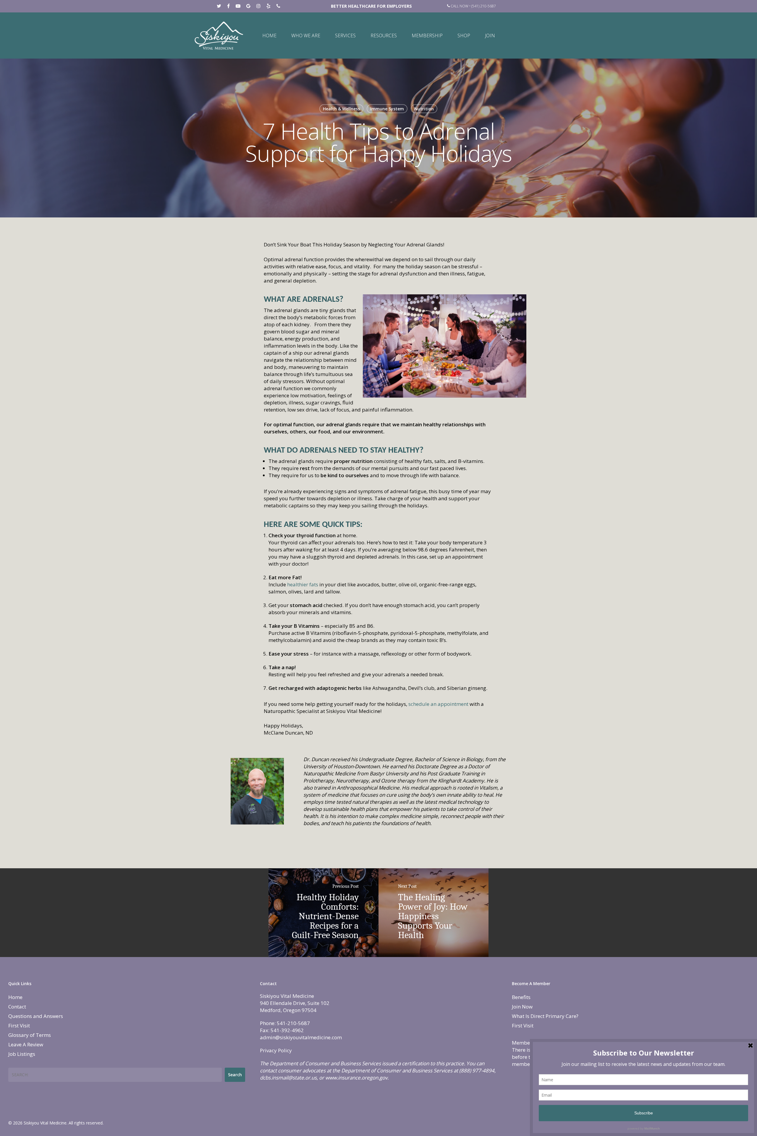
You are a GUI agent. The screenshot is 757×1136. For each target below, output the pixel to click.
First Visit (19, 1025)
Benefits (521, 997)
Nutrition (424, 109)
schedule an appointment (437, 704)
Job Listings (21, 1054)
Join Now (522, 1006)
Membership (427, 35)
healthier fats (303, 584)
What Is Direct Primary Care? (545, 1016)
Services (345, 35)
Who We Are (305, 35)
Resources (384, 35)
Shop (463, 35)
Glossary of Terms (29, 1035)
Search (235, 1074)
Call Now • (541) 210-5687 (473, 6)
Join (490, 35)
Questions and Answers (35, 1016)
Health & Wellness (341, 109)
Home (269, 35)
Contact (17, 1006)
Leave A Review (25, 1044)
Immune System (387, 109)
